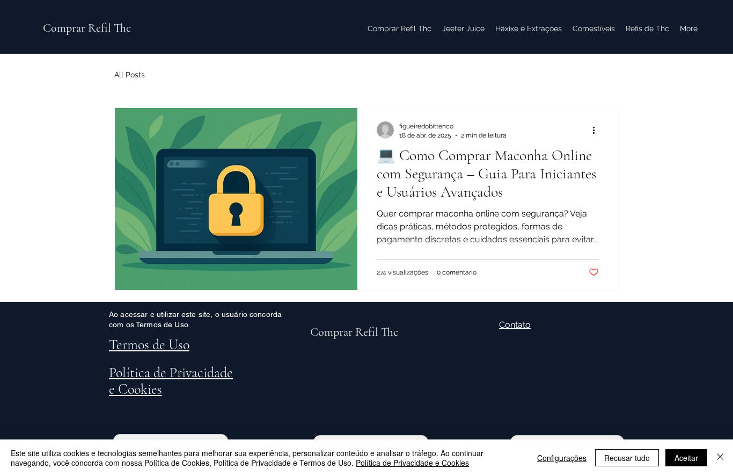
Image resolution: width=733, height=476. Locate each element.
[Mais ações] (597, 130)
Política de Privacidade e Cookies (412, 462)
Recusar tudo (627, 457)
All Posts (129, 74)
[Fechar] (720, 457)
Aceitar (686, 457)
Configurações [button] (562, 457)
